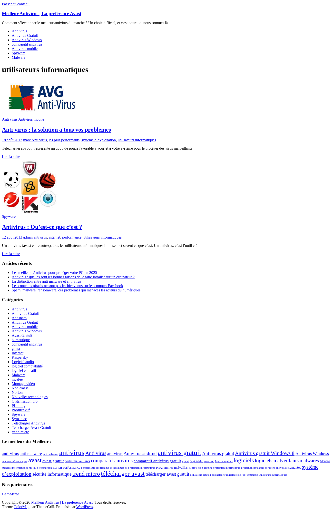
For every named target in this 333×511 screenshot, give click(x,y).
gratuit (185, 461)
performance (71, 237)
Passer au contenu (15, 4)
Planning (18, 406)
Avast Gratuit (22, 335)
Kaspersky (20, 357)
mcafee (17, 379)
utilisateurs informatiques (137, 140)
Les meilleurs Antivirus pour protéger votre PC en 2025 (54, 272)
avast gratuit (53, 461)
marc (27, 140)
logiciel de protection (202, 461)
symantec (294, 467)
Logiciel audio (23, 362)
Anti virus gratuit (218, 453)
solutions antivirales (276, 467)
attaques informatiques (14, 461)
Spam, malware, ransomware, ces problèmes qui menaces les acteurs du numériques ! (77, 290)
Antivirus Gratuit (25, 35)
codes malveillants (77, 461)
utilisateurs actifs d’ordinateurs (207, 474)
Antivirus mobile (25, 49)
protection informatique (226, 467)
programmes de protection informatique (132, 467)
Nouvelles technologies (30, 397)
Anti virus (19, 31)
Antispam (19, 318)
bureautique (21, 340)
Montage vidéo (23, 384)
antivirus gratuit (179, 452)
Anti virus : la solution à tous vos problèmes (56, 129)
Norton (17, 392)
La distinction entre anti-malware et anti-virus (46, 281)
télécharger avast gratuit (167, 474)
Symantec (19, 419)
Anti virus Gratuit (25, 313)
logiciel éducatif (24, 370)
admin (28, 237)
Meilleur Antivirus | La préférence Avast (41, 13)
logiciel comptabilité (27, 366)
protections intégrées (252, 467)
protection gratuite (202, 467)
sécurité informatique (51, 474)
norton (57, 467)
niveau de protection (40, 467)
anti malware (31, 453)
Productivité (21, 410)
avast (34, 460)
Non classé (20, 388)
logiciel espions (224, 461)
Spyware (18, 53)
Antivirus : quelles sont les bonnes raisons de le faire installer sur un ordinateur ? (73, 277)
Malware (18, 57)
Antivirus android (140, 453)
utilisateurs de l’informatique (241, 474)
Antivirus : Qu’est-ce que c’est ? (42, 227)
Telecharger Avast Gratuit (31, 427)
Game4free (10, 494)
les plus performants (64, 140)
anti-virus (10, 453)
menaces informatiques (15, 467)
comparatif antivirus (27, 44)
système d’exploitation (98, 140)
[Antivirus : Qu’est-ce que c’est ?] (29, 212)
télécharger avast (123, 473)
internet (54, 237)
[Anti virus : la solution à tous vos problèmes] (42, 115)
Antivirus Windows (27, 40)
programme (102, 467)
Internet (17, 353)
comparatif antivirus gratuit (157, 461)
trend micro (20, 432)
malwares (309, 460)
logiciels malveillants (277, 460)
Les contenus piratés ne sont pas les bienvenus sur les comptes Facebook (67, 286)
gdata (16, 349)
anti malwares (50, 454)
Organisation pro (25, 401)
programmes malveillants (173, 467)
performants (88, 467)
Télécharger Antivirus (28, 423)
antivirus (40, 237)
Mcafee (325, 461)
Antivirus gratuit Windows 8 (264, 453)
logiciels (244, 460)
